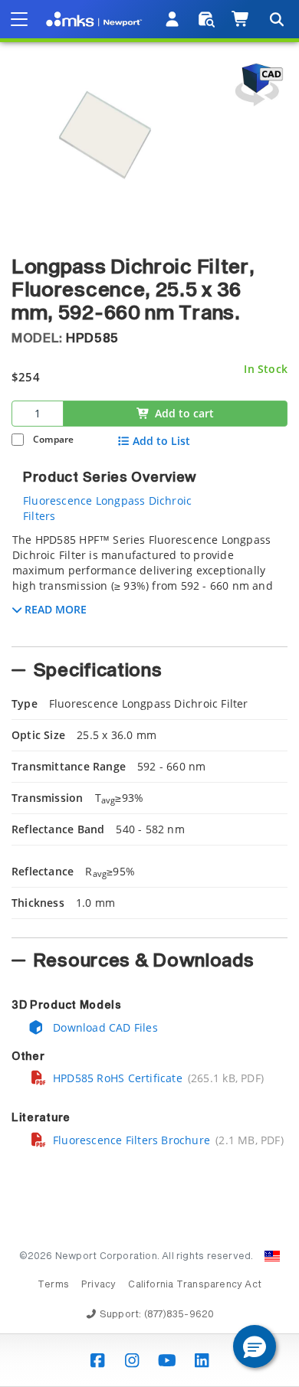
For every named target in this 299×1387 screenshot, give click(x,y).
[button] (254, 1346)
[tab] (149, 585)
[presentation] (149, 693)
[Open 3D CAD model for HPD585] (257, 84)
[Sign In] (173, 19)
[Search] (276, 19)
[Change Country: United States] (272, 1256)
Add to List (161, 441)
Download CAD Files (104, 1027)
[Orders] (206, 19)
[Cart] (241, 19)
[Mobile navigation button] (19, 19)
